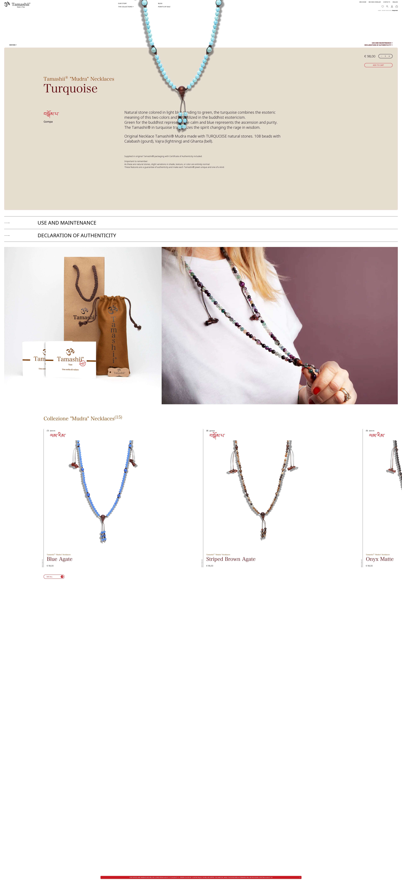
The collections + (126, 7)
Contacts (386, 2)
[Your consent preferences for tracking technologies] (398, 876)
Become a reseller (375, 2)
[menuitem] (395, 2)
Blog (160, 3)
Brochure (362, 2)
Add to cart (378, 65)
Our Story (122, 3)
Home (379, 10)
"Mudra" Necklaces (386, 10)
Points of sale (164, 7)
